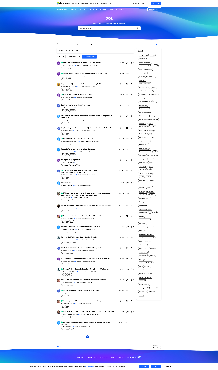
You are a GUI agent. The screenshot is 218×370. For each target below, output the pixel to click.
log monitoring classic (145, 209)
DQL (77, 44)
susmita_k (65, 65)
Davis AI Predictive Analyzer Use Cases (75, 105)
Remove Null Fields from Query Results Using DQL (79, 237)
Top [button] (60, 346)
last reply (79, 65)
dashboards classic (144, 109)
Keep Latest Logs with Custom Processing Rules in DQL (81, 227)
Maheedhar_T (66, 86)
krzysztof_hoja (90, 141)
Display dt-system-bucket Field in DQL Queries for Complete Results (86, 128)
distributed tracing (144, 134)
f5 (149, 162)
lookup (141, 216)
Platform (73, 9)
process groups (143, 288)
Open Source (93, 9)
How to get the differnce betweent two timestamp (82, 301)
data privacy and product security (148, 119)
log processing (69, 232)
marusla (65, 282)
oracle (151, 255)
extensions (142, 162)
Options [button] (157, 44)
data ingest (153, 116)
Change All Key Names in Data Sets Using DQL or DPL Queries (86, 269)
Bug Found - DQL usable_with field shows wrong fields (81, 84)
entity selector (151, 155)
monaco (141, 230)
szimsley (65, 130)
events (67, 329)
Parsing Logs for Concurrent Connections (78, 138)
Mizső (87, 120)
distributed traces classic (145, 130)
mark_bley (87, 293)
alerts (151, 55)
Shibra (64, 250)
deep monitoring (143, 126)
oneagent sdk (142, 252)
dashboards (142, 105)
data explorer (142, 116)
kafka (140, 191)
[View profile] (58, 63)
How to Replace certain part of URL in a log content (82, 63)
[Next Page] (107, 336)
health (148, 177)
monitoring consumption (145, 234)
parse (140, 259)
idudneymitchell (67, 141)
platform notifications (145, 263)
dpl (63, 68)
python (141, 295)
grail (67, 89)
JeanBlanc (85, 282)
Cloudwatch (148, 91)
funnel (140, 169)
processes (153, 288)
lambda (151, 194)
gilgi (64, 197)
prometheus (142, 291)
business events (143, 87)
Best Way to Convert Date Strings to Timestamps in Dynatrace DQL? (88, 312)
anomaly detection (144, 62)
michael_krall (88, 86)
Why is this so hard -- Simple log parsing (78, 94)
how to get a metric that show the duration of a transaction (83, 280)
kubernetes (142, 194)
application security (144, 66)
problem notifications (145, 277)
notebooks (72, 110)
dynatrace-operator (144, 152)
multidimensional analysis (146, 237)
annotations (142, 58)
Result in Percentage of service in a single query (79, 149)
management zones (144, 220)
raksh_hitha (86, 174)
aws (150, 73)
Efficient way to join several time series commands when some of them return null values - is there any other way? (86, 194)
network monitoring (144, 241)
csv (153, 101)
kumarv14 (65, 152)
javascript (141, 187)
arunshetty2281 (66, 120)
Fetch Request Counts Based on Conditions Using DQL (81, 248)
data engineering (66, 317)
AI (80, 9)
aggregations (142, 55)
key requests (149, 191)
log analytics (65, 165)
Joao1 (64, 326)
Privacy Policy (89, 366)
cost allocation (152, 94)
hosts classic (142, 180)
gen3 (147, 169)
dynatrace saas (143, 148)
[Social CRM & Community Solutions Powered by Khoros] (157, 347)
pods (140, 266)
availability (142, 73)
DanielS (65, 218)
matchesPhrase (143, 227)
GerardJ (85, 97)
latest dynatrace (143, 198)
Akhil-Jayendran (67, 314)
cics (140, 91)
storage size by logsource (70, 160)
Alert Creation (66, 182)
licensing (141, 202)
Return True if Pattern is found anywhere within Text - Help (85, 73)
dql (66, 68)
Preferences (169, 366)
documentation (143, 137)
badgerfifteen (66, 76)
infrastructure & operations (146, 184)
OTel (85, 9)
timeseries (72, 210)
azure (140, 76)
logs (70, 68)
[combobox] (109, 28)
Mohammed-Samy (88, 65)
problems (141, 280)
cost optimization (144, 101)
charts (153, 87)
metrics (71, 122)
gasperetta (65, 174)
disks (153, 126)
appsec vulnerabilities (145, 69)
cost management (144, 98)
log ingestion (73, 165)
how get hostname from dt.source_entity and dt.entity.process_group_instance (79, 171)
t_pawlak (83, 185)
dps (140, 141)
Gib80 (64, 185)
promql (151, 291)
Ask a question (89, 56)
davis (149, 123)
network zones (143, 245)
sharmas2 (65, 261)
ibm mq (152, 180)
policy (147, 266)
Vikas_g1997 (66, 293)
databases (141, 123)
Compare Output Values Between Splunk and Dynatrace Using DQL (86, 258)
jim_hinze (65, 97)
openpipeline (142, 255)
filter (150, 166)
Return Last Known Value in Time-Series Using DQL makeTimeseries (86, 205)
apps (155, 66)
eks (154, 152)
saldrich (65, 108)
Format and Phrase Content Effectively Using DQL (81, 290)
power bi (141, 270)
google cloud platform (145, 173)
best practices (149, 76)
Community (119, 9)
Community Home (62, 9)
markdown (142, 223)
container (141, 94)
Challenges (103, 9)
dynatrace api (142, 144)
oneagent (152, 248)
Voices (111, 9)
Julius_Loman (88, 76)
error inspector (143, 159)
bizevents (141, 80)
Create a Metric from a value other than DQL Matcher (83, 216)
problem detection (144, 273)
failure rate (142, 166)
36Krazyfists (66, 240)
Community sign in (154, 9)
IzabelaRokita (85, 130)
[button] (144, 366)
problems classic (143, 284)
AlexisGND (65, 229)
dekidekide (66, 208)
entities (141, 155)
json (149, 187)
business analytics (144, 83)
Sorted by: (60, 56)
